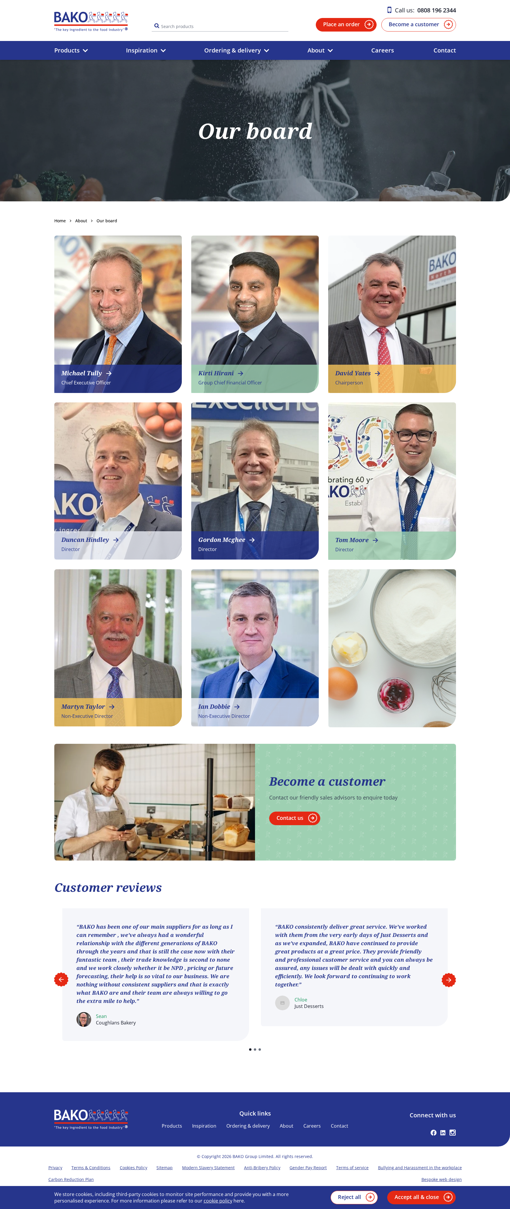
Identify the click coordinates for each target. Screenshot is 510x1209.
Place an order (341, 24)
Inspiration (142, 50)
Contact (445, 50)
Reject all (349, 1196)
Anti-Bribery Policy (262, 1167)
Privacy (55, 1167)
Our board (107, 220)
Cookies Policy (133, 1167)
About (316, 50)
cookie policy (218, 1201)
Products (67, 50)
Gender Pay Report (308, 1167)
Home (60, 220)
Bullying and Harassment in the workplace (420, 1167)
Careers (382, 50)
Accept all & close (417, 1196)
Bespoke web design (441, 1179)
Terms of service (352, 1167)
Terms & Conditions (90, 1167)
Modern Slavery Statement (208, 1167)
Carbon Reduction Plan (71, 1179)
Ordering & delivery (232, 50)
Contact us (290, 817)
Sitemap (164, 1167)
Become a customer (414, 24)
